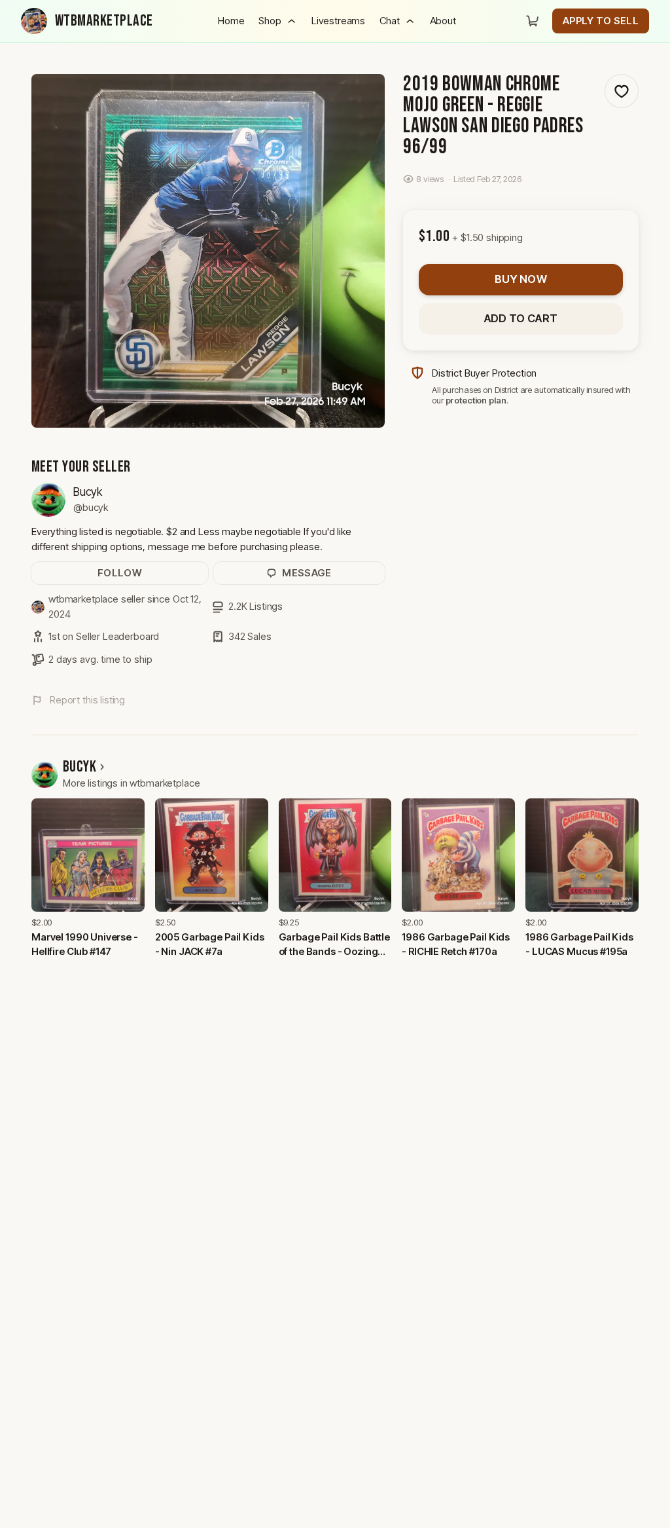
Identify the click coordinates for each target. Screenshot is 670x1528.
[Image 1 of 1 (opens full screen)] (208, 251)
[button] (277, 21)
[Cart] (532, 21)
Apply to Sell (601, 20)
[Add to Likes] (622, 91)
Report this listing (87, 700)
